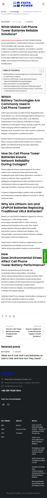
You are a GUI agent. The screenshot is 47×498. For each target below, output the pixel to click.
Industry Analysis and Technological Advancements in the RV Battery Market (39, 472)
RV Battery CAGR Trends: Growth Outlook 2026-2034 (38, 451)
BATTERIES (5, 421)
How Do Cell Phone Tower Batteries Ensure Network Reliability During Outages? (20, 80)
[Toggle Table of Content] (40, 71)
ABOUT (19, 421)
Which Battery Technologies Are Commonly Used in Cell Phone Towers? (23, 75)
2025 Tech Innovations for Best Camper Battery (38, 440)
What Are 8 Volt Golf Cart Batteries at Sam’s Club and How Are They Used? (22, 357)
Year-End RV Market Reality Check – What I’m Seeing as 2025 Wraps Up (39, 429)
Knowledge (14, 12)
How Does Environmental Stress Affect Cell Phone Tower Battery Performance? (23, 90)
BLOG (34, 421)
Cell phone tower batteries (11, 40)
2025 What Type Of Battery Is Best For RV (38, 460)
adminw (30, 22)
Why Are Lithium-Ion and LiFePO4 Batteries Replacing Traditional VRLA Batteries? (22, 85)
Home (3, 12)
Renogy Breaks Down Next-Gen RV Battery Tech (38, 483)
